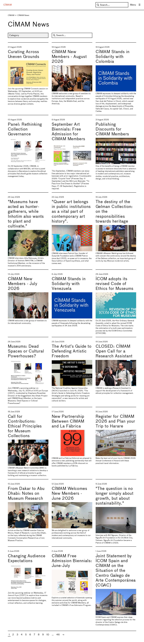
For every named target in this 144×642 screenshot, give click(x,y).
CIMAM (7, 5)
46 (58, 635)
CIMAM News (23, 15)
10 (47, 635)
